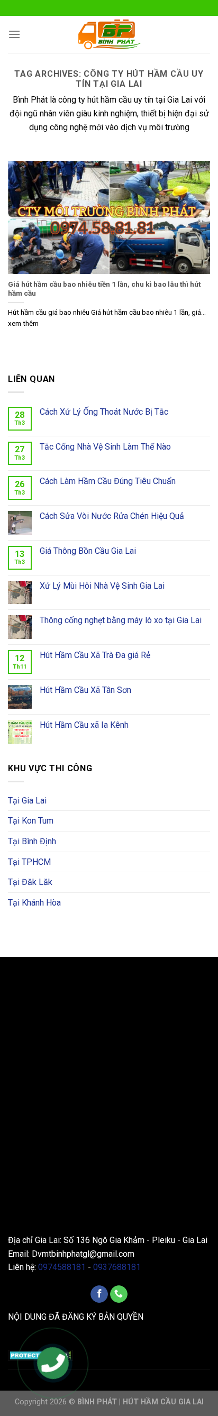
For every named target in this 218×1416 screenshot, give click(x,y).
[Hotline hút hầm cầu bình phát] (53, 1364)
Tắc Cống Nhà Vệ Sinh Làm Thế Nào (105, 447)
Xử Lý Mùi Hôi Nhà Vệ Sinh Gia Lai (102, 586)
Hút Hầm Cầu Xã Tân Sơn (85, 690)
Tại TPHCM (29, 862)
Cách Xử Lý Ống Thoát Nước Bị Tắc (104, 412)
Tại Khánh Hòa (34, 903)
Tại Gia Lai (27, 801)
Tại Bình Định (32, 841)
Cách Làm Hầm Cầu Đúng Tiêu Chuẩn (108, 481)
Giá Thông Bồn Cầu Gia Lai (88, 551)
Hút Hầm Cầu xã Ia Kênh (84, 725)
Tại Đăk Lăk (30, 882)
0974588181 (62, 1267)
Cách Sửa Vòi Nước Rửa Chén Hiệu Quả (112, 516)
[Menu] (14, 34)
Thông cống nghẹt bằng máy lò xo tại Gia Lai (121, 620)
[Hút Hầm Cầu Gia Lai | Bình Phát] (109, 34)
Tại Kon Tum (30, 821)
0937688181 (117, 1267)
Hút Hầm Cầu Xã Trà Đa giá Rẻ (95, 655)
